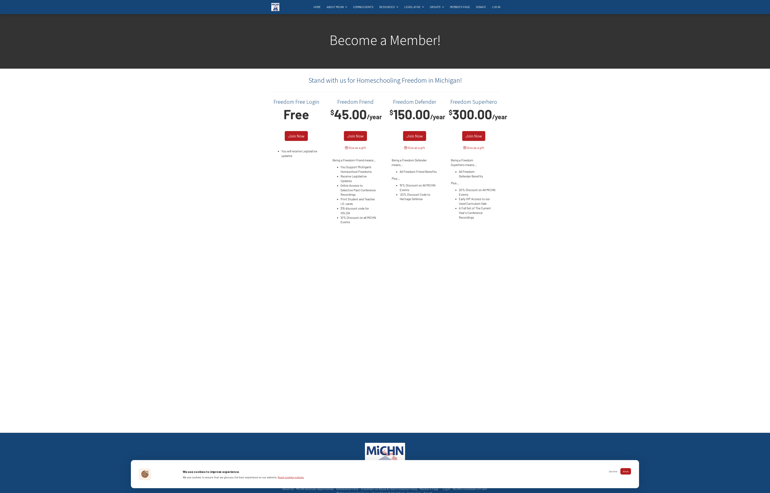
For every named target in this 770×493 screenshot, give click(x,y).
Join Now (296, 135)
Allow (626, 471)
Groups (435, 7)
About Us (288, 489)
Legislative (412, 7)
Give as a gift (357, 148)
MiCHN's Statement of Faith (470, 489)
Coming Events (363, 7)
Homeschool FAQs (347, 489)
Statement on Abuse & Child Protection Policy (389, 489)
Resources (387, 7)
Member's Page (460, 7)
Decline (613, 471)
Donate (481, 7)
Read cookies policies (291, 477)
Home (317, 7)
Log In (496, 7)
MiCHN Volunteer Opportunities (315, 489)
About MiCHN (335, 7)
